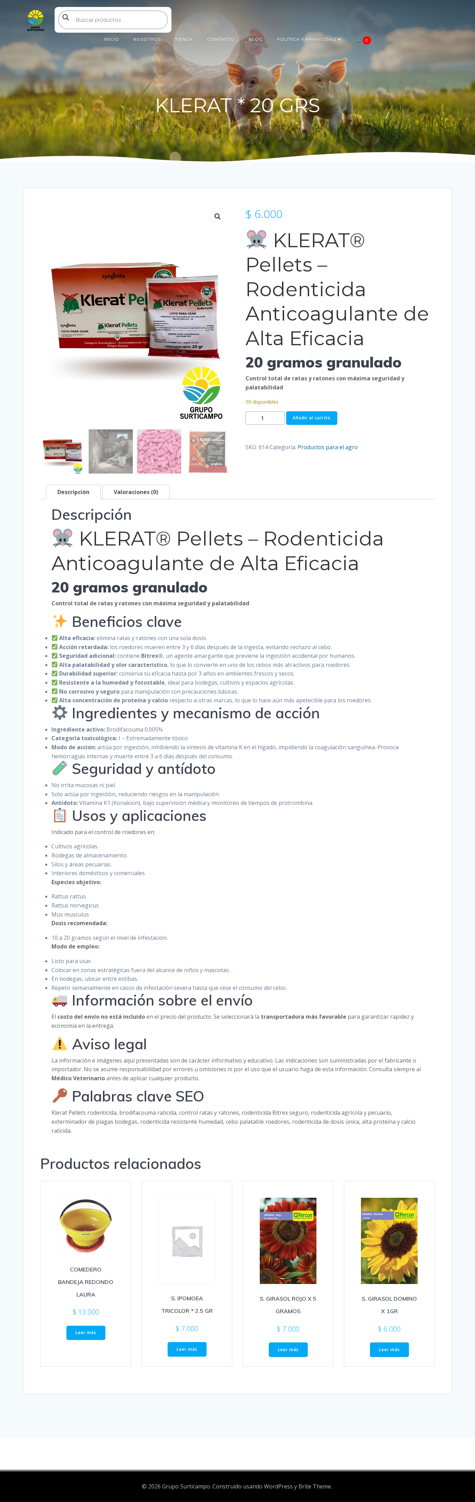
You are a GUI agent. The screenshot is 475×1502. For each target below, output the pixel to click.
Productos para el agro (328, 447)
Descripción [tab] (73, 492)
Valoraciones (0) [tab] (136, 492)
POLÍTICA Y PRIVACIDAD (306, 39)
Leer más (85, 1332)
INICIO (111, 39)
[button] (217, 216)
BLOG (256, 39)
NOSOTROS (147, 39)
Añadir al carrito (312, 418)
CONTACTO (221, 39)
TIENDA (184, 39)
